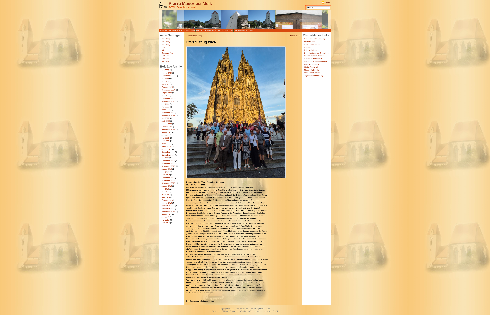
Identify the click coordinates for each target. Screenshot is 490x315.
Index (252, 30)
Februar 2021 (167, 146)
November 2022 (168, 112)
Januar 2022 (167, 124)
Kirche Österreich (311, 67)
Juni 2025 (165, 81)
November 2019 (168, 163)
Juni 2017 (165, 217)
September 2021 (168, 129)
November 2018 (168, 180)
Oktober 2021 (167, 127)
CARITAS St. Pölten (312, 45)
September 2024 (168, 90)
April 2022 (166, 121)
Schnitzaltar (189, 30)
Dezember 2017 (168, 206)
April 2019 (166, 175)
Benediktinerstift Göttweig (314, 39)
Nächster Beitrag (195, 36)
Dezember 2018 (168, 178)
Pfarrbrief (165, 58)
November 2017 (168, 209)
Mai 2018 (165, 194)
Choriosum (308, 47)
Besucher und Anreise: (205, 30)
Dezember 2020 (168, 152)
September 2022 (168, 115)
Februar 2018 (167, 200)
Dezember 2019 (168, 161)
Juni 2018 (165, 192)
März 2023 (166, 110)
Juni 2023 (165, 104)
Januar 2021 (167, 149)
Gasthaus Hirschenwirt (313, 59)
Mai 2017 (165, 220)
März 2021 (166, 144)
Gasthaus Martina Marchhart (315, 61)
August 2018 (167, 186)
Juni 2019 (165, 172)
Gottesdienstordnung (174, 30)
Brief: (164, 50)
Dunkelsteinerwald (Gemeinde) (316, 53)
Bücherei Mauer (310, 42)
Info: (163, 47)
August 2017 (167, 214)
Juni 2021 (165, 135)
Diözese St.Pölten (311, 50)
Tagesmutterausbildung (313, 76)
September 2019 (168, 166)
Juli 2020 (165, 158)
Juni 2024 (165, 95)
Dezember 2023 (168, 98)
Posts (327, 3)
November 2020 (168, 155)
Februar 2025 (167, 87)
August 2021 (167, 132)
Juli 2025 (165, 78)
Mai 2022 (165, 118)
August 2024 (167, 93)
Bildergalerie (227, 30)
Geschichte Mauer (241, 30)
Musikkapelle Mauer (312, 73)
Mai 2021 (165, 138)
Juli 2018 (165, 189)
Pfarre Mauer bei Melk (190, 3)
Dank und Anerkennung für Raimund (171, 54)
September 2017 (168, 211)
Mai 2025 (165, 84)
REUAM (225, 311)
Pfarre (217, 30)
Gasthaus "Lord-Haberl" (313, 56)
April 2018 (166, 197)
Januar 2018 (167, 203)
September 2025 (168, 76)
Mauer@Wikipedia (311, 70)
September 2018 (168, 183)
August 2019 (167, 169)
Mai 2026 (165, 70)
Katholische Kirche (311, 64)
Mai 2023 (165, 107)
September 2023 (168, 101)
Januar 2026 (167, 73)
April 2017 (166, 223)
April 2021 (166, 141)
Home (162, 30)
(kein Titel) (166, 39)
